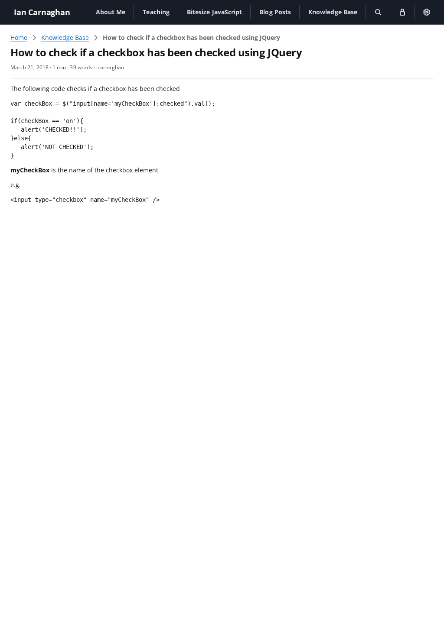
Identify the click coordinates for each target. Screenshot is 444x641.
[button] (111, 12)
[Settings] (427, 12)
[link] (191, 37)
